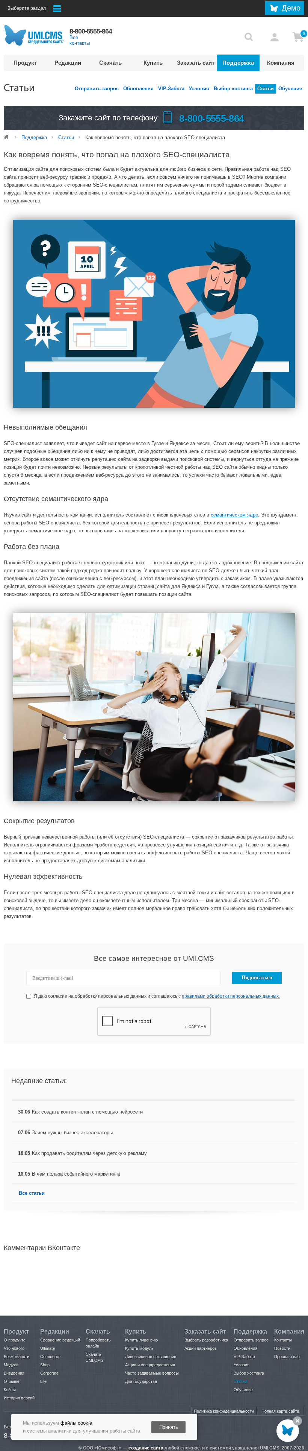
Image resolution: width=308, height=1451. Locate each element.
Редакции (67, 62)
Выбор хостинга (233, 88)
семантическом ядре (234, 515)
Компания (280, 62)
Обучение (290, 88)
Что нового (14, 1348)
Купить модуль (139, 1348)
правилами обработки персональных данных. (231, 996)
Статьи (265, 88)
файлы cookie (76, 1423)
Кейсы (10, 1389)
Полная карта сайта (280, 1411)
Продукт (25, 62)
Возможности (16, 1356)
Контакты (283, 1340)
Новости (282, 1348)
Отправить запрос (97, 88)
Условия (199, 88)
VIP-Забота (171, 88)
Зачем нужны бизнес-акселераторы (72, 1132)
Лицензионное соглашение (150, 1356)
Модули (11, 1365)
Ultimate (47, 1348)
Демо (291, 8)
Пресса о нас (287, 1356)
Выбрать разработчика (206, 1340)
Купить (153, 62)
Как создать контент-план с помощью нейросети (87, 1112)
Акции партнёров (200, 1348)
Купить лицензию (141, 1340)
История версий (19, 1398)
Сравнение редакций (60, 1340)
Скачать (110, 62)
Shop (45, 1365)
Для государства (141, 1381)
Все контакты (79, 40)
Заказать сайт (195, 62)
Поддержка (238, 62)
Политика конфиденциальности (224, 1411)
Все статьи (32, 1193)
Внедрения (14, 1373)
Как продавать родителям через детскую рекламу (89, 1153)
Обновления (138, 88)
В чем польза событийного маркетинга (76, 1174)
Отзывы (11, 1381)
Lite (43, 1381)
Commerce (50, 1356)
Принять (168, 1427)
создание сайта (145, 1448)
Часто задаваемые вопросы (152, 1373)
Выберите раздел (27, 8)
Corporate (49, 1373)
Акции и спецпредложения (150, 1365)
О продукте (15, 1340)
